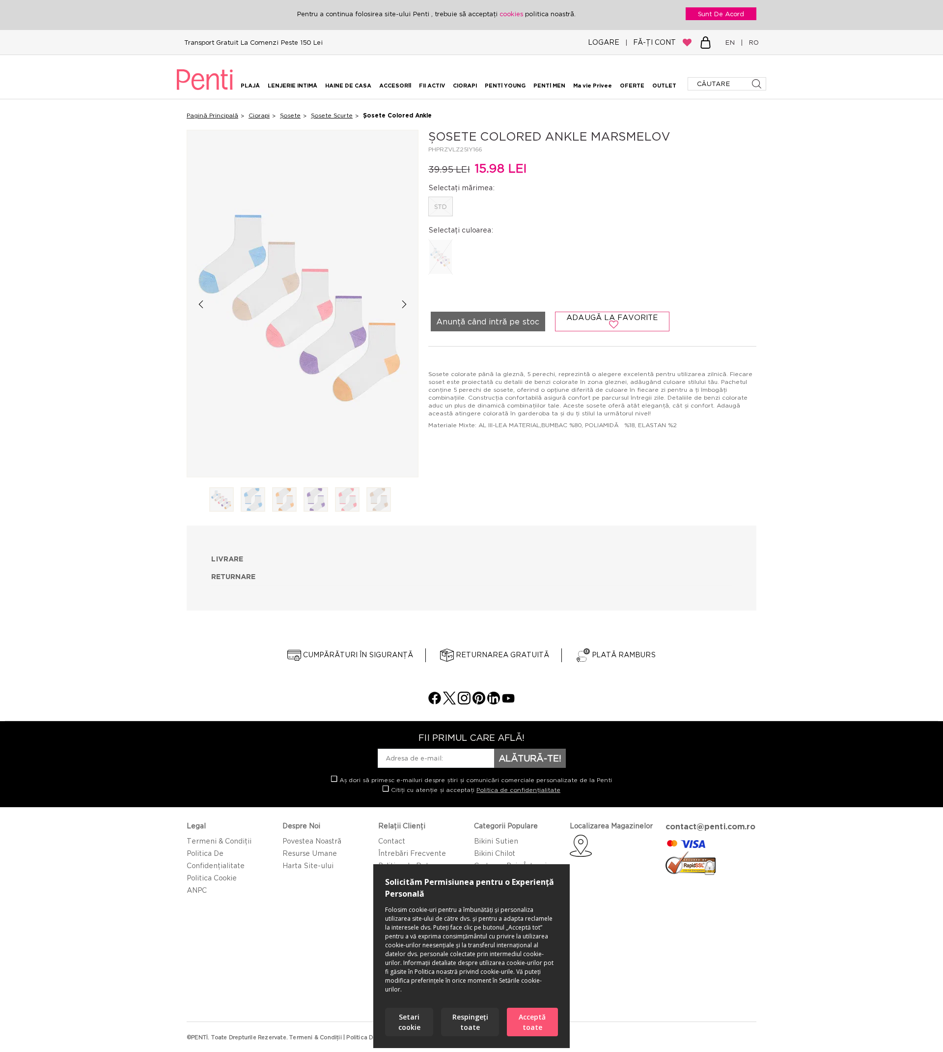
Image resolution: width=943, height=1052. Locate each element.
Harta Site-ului (307, 865)
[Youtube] (508, 702)
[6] (378, 500)
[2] (253, 500)
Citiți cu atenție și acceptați (474, 789)
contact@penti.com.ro (710, 826)
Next (404, 304)
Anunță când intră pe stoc (487, 321)
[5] (347, 500)
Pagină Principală (212, 115)
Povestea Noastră (311, 841)
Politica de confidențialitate (518, 789)
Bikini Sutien (496, 841)
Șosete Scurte (332, 115)
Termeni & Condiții (219, 841)
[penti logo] (205, 91)
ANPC (197, 890)
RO (752, 42)
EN (732, 42)
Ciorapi (259, 115)
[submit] (757, 83)
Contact (391, 841)
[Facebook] (434, 702)
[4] (316, 500)
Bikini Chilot (494, 853)
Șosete (290, 115)
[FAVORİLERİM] (687, 42)
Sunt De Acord (721, 14)
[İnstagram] (464, 702)
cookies (512, 14)
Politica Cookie (212, 878)
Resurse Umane (309, 853)
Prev (200, 304)
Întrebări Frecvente (412, 853)
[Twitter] (449, 702)
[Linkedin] (493, 702)
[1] (221, 500)
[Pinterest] (478, 702)
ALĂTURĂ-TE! (530, 758)
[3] (284, 500)
